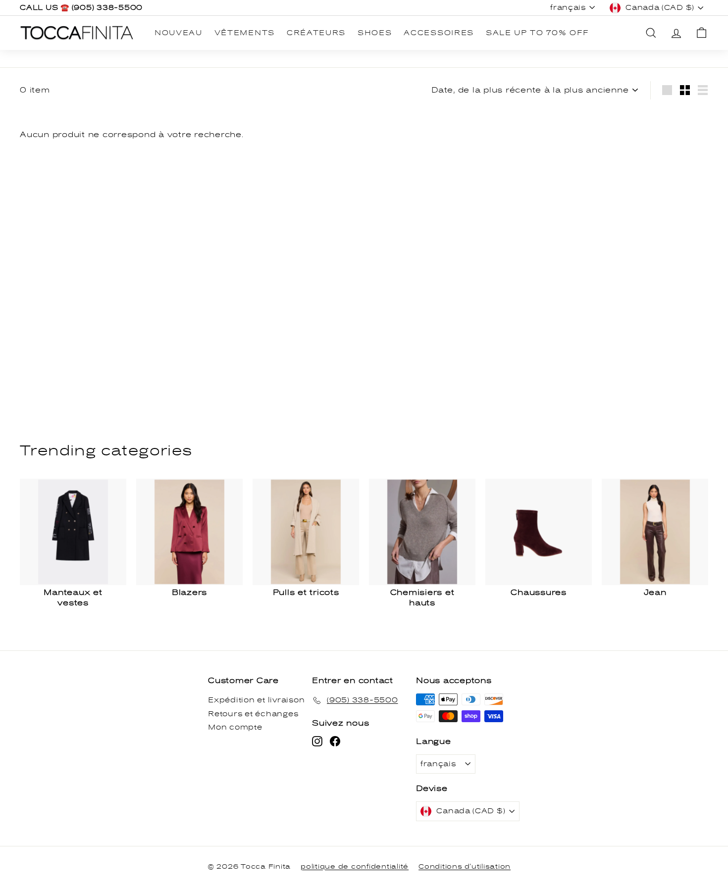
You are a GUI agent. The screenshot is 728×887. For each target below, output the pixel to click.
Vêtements (244, 33)
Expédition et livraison (256, 700)
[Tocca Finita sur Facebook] (335, 741)
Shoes (375, 33)
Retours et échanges (253, 714)
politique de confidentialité (355, 867)
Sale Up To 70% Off (537, 33)
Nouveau (179, 33)
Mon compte (235, 727)
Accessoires (438, 33)
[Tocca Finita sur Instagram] (317, 741)
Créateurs (316, 33)
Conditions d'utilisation (464, 867)
